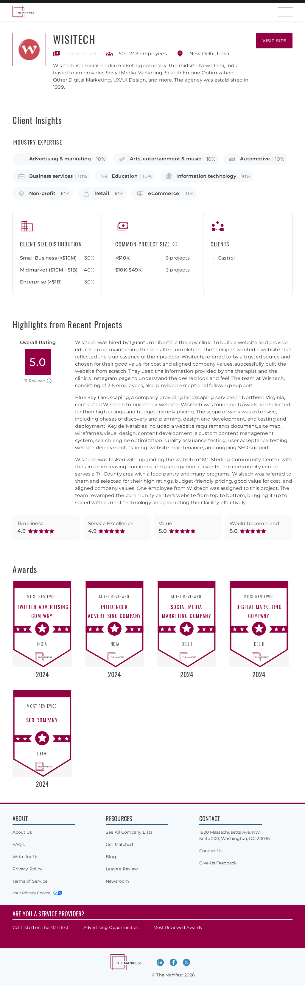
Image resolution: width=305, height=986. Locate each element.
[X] (186, 962)
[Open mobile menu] (285, 11)
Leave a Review (122, 869)
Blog (111, 856)
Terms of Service (30, 881)
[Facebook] (173, 962)
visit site (274, 40)
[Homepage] (24, 12)
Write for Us (25, 856)
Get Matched (119, 844)
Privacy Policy (27, 869)
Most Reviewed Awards (177, 927)
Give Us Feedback (217, 863)
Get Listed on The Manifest (41, 927)
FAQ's (19, 844)
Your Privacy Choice (31, 892)
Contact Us (211, 850)
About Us (22, 832)
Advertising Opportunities (111, 927)
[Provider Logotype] (29, 49)
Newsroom (117, 881)
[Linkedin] (160, 962)
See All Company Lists (129, 832)
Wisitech (74, 39)
